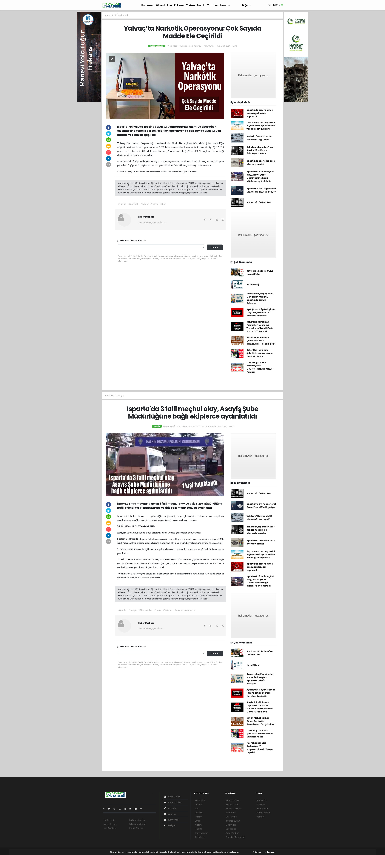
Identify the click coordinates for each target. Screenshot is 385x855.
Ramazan (147, 5)
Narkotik (177, 143)
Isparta (224, 5)
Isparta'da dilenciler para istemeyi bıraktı (260, 162)
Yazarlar (212, 5)
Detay (257, 852)
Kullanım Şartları (137, 820)
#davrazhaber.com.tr (185, 610)
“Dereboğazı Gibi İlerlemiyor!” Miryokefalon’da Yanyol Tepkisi (259, 367)
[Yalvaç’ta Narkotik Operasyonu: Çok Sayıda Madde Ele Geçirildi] (165, 85)
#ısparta (121, 610)
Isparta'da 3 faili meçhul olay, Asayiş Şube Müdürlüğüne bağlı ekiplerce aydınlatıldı (260, 176)
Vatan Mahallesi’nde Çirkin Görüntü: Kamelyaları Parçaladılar (260, 340)
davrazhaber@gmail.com (151, 628)
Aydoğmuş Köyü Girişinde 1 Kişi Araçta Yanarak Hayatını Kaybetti (260, 312)
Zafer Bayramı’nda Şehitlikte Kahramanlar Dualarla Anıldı (259, 353)
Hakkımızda (109, 820)
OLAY (138, 526)
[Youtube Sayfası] (121, 808)
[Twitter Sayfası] (110, 808)
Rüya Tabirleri (263, 812)
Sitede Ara (262, 800)
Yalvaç (122, 143)
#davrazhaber (158, 204)
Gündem (199, 837)
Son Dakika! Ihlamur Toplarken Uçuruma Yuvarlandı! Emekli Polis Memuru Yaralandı (259, 326)
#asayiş (133, 610)
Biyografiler (262, 808)
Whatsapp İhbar (137, 824)
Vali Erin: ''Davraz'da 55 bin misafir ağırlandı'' (259, 138)
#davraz (167, 610)
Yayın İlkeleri (110, 824)
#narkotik (133, 204)
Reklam (179, 5)
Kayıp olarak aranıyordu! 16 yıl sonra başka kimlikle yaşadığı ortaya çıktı (260, 125)
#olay (158, 610)
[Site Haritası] (137, 808)
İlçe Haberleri (123, 15)
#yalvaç (121, 204)
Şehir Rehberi (232, 833)
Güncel (160, 5)
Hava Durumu (233, 800)
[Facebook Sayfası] (105, 808)
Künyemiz (173, 819)
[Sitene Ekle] (142, 808)
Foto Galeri (174, 796)
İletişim (171, 825)
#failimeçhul (145, 610)
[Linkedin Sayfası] (126, 808)
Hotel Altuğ (252, 284)
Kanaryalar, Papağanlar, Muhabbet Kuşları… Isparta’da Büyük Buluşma (260, 298)
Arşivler (172, 814)
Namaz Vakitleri (234, 808)
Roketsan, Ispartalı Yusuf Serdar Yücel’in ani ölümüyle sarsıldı (260, 150)
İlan (169, 5)
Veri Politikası (110, 828)
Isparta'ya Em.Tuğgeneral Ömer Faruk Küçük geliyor (261, 190)
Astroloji (261, 816)
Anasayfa (110, 15)
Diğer (245, 5)
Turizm (190, 5)
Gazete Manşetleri (235, 837)
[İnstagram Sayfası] (116, 808)
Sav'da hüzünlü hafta (258, 202)
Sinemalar (231, 824)
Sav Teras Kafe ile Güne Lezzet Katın (259, 272)
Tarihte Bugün (233, 820)
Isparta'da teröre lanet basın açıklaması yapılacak (259, 113)
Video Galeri (174, 802)
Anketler (261, 804)
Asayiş (120, 395)
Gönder (215, 247)
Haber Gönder (136, 828)
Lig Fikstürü (231, 816)
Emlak (201, 5)
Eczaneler (231, 812)
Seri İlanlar (231, 828)
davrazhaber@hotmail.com (152, 222)
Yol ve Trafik (232, 804)
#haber (145, 204)
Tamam (270, 852)
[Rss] (131, 808)
